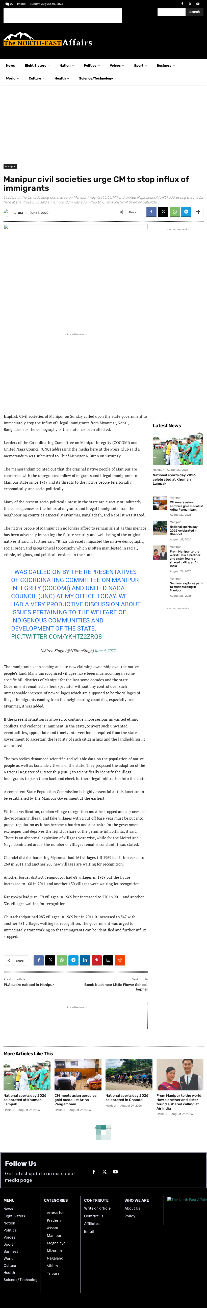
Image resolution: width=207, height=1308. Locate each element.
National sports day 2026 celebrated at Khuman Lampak (174, 479)
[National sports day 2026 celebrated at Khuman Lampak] (178, 448)
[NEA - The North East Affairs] (185, 1210)
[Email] (108, 960)
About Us (132, 1208)
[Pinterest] (97, 960)
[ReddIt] (120, 960)
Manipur (10, 166)
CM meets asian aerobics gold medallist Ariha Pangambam (186, 506)
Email (89, 1231)
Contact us (93, 1216)
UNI (20, 213)
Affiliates (91, 1223)
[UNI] (8, 213)
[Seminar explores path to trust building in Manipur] (160, 584)
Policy (129, 1216)
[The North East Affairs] (103, 39)
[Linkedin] (85, 960)
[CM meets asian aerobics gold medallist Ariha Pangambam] (160, 503)
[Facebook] (182, 4)
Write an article (97, 1208)
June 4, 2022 (105, 650)
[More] (198, 212)
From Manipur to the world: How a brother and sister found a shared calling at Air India (185, 559)
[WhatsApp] (175, 212)
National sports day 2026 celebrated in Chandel (184, 530)
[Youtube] (198, 4)
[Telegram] (186, 212)
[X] (190, 4)
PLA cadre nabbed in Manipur (29, 985)
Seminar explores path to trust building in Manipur (186, 587)
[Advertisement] (63, 15)
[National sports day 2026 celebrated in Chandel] (160, 528)
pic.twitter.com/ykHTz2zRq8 (56, 636)
